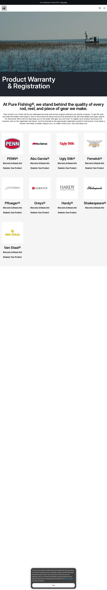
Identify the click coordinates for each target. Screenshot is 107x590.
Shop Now (63, 2)
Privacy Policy (69, 578)
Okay (53, 585)
